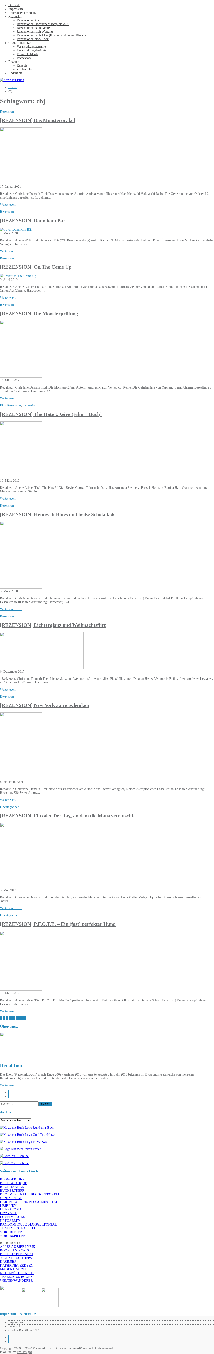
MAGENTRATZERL (15, 1269)
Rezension (15, 16)
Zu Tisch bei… (27, 69)
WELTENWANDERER (16, 1280)
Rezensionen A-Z (28, 20)
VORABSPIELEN (13, 1235)
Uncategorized (9, 807)
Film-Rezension (10, 405)
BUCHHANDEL (12, 1187)
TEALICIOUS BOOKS (16, 1276)
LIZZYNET (8, 1213)
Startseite (14, 5)
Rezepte (13, 61)
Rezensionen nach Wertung (35, 31)
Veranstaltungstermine (31, 46)
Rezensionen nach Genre (33, 27)
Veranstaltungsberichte (31, 50)
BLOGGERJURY (12, 1179)
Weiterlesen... (10, 1085)
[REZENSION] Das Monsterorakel (37, 120)
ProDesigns (24, 1352)
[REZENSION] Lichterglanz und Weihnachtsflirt (53, 625)
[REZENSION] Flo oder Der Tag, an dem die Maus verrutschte (68, 815)
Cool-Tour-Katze (19, 43)
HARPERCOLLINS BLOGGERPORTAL (29, 1202)
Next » (21, 1018)
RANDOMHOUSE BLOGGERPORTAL (28, 1224)
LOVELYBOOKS (12, 1217)
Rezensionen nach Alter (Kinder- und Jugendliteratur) (52, 35)
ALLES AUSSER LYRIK (17, 1246)
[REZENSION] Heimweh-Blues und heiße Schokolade (58, 514)
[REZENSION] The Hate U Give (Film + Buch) (51, 414)
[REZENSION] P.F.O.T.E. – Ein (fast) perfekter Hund (58, 924)
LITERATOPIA (11, 1209)
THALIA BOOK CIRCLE (18, 1228)
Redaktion (15, 73)
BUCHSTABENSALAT (16, 1254)
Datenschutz (16, 1326)
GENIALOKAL (11, 1198)
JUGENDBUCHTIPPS (16, 1258)
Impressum (15, 9)
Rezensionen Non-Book (33, 39)
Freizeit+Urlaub (27, 54)
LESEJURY (8, 1205)
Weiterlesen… (11, 204)
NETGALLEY (10, 1220)
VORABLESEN (11, 1232)
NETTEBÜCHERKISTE (17, 1273)
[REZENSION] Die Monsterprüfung (39, 313)
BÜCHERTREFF (12, 1190)
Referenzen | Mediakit (22, 12)
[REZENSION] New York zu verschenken (44, 705)
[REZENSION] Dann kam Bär (32, 220)
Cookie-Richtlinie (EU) (23, 1330)
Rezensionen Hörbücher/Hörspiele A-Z (43, 24)
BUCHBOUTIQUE (13, 1183)
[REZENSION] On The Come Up (35, 267)
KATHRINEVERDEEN (16, 1265)
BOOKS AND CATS (14, 1250)
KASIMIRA (8, 1261)
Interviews (24, 58)
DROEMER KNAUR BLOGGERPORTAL (30, 1194)
